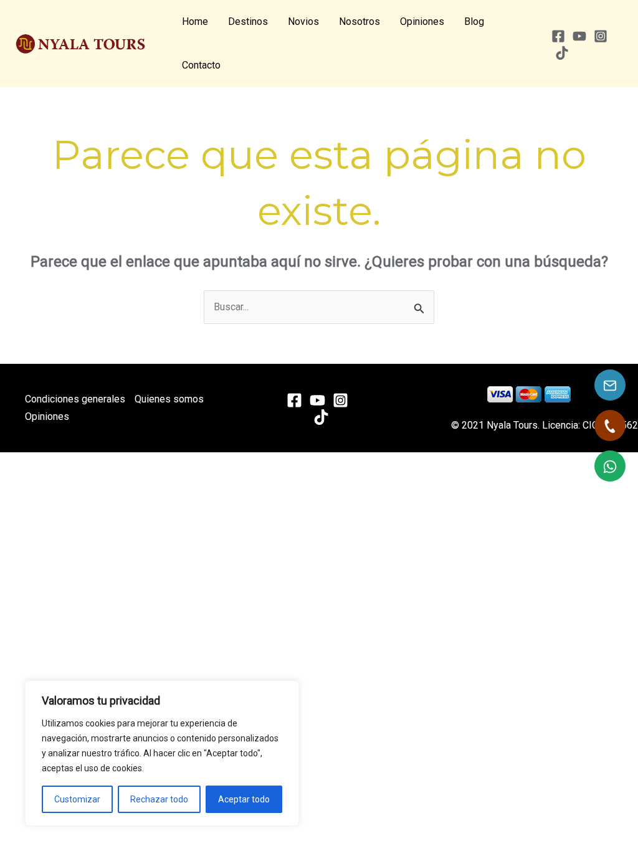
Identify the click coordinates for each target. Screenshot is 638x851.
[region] (162, 753)
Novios (303, 21)
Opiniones (422, 21)
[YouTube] (579, 36)
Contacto (201, 65)
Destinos (248, 21)
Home (195, 21)
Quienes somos (169, 399)
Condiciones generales (75, 399)
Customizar (77, 799)
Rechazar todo (159, 799)
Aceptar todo (244, 799)
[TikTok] (562, 53)
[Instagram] (600, 36)
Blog (474, 21)
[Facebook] (558, 36)
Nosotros (359, 21)
